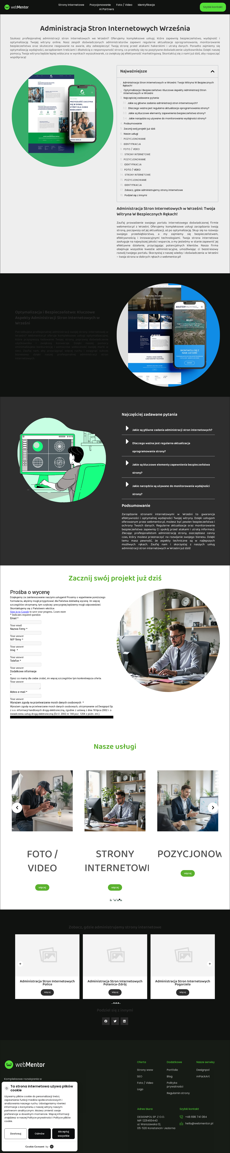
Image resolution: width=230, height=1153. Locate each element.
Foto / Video (124, 5)
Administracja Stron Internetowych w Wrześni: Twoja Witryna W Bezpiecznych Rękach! (168, 84)
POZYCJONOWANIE (135, 138)
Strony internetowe (71, 5)
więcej (42, 887)
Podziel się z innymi (136, 195)
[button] (212, 71)
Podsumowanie (133, 123)
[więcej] (42, 842)
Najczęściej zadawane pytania (141, 97)
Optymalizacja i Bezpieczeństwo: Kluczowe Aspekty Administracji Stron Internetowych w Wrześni (165, 92)
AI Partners (106, 9)
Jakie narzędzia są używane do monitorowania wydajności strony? (167, 118)
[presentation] (17, 808)
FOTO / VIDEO (132, 149)
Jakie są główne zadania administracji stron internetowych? (163, 103)
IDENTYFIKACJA (132, 144)
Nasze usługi (131, 133)
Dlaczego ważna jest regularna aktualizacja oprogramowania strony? (168, 108)
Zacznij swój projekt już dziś (139, 128)
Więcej (47, 992)
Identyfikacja (146, 5)
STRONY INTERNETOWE (137, 154)
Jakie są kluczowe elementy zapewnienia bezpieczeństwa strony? (167, 113)
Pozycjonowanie (100, 5)
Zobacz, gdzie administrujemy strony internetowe (154, 190)
